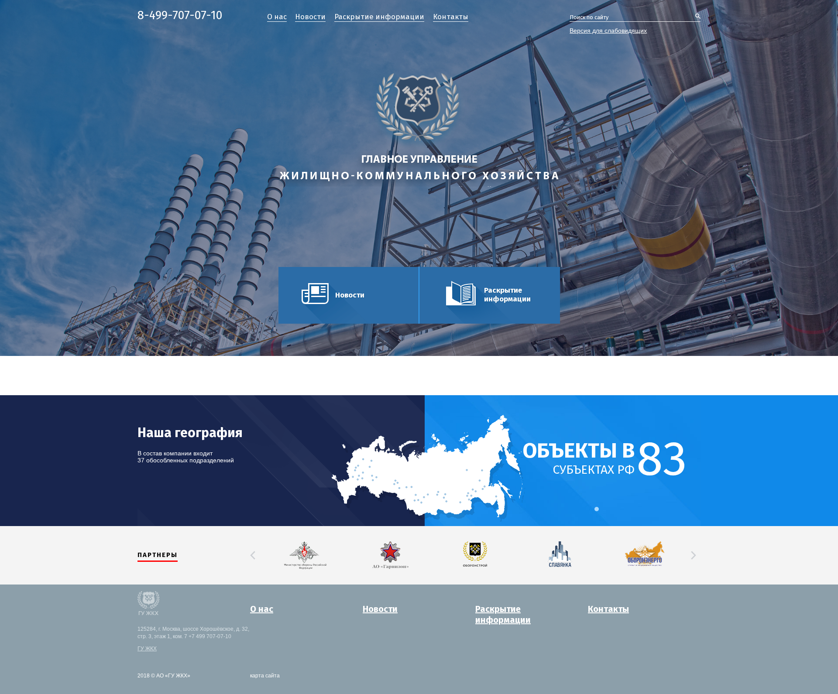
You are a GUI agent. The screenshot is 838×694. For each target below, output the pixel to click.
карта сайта (265, 676)
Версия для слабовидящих (608, 30)
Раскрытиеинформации (503, 615)
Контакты (450, 17)
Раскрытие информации (379, 17)
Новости (310, 17)
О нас (277, 17)
